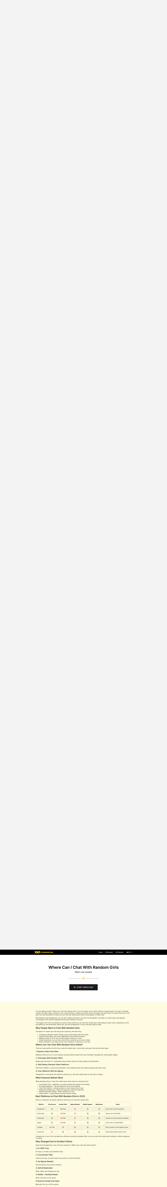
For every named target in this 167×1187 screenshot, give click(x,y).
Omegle (50, 1171)
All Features (119, 952)
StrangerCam (46, 952)
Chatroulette (108, 1055)
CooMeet (45, 1068)
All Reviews (109, 952)
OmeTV (49, 1061)
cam (68, 1088)
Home (101, 952)
